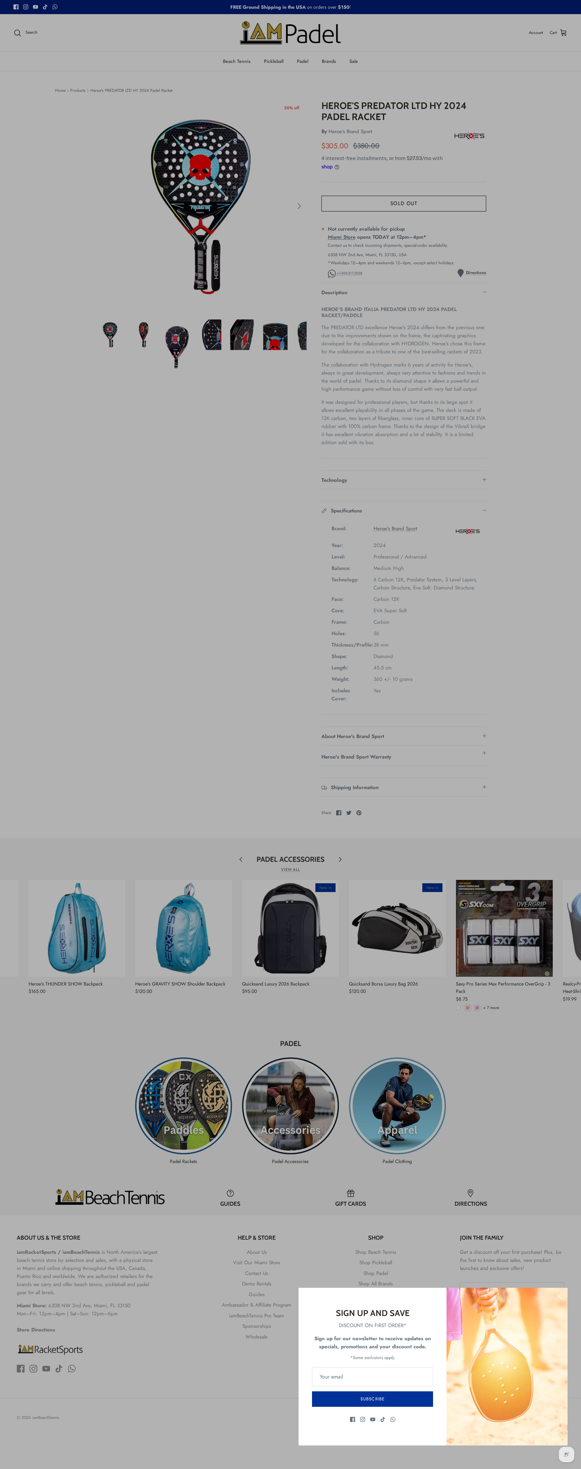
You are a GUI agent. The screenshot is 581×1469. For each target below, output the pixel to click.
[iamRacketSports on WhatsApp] (392, 1419)
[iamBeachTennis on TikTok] (382, 1419)
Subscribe (372, 1399)
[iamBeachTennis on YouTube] (372, 1419)
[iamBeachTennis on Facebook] (352, 1419)
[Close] (559, 1296)
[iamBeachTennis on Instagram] (362, 1419)
